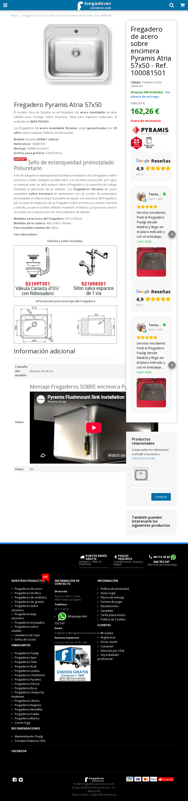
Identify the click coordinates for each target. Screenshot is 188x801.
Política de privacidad (115, 589)
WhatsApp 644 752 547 (71, 619)
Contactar (107, 646)
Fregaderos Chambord (30, 675)
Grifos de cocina (25, 639)
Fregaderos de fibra (28, 593)
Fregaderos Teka (26, 662)
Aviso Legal (108, 593)
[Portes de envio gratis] (73, 663)
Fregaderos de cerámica (31, 597)
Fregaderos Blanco (27, 718)
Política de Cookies (113, 619)
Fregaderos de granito (29, 602)
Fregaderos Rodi (25, 666)
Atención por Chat (112, 651)
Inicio (14, 15)
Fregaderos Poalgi (27, 653)
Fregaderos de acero (28, 589)
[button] (130, 234)
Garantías (107, 611)
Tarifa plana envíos (113, 615)
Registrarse (108, 637)
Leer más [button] (144, 241)
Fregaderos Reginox (28, 705)
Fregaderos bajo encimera (23, 616)
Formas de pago (111, 602)
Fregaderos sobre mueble (24, 629)
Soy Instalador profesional (108, 657)
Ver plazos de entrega (150, 94)
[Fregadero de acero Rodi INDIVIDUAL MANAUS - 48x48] (141, 474)
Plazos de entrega (112, 597)
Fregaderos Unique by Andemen (27, 694)
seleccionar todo (143, 458)
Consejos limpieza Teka (30, 741)
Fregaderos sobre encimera (24, 608)
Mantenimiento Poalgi (29, 736)
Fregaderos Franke (27, 714)
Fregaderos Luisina (27, 671)
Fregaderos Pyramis (28, 679)
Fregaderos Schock (27, 684)
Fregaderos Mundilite (28, 709)
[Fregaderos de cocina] (94, 4)
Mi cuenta (107, 633)
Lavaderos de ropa (27, 635)
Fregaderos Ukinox (27, 701)
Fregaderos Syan (25, 657)
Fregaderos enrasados (29, 623)
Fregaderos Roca (26, 688)
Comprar (161, 497)
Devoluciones (109, 606)
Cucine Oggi (22, 723)
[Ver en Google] (141, 196)
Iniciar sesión (109, 642)
